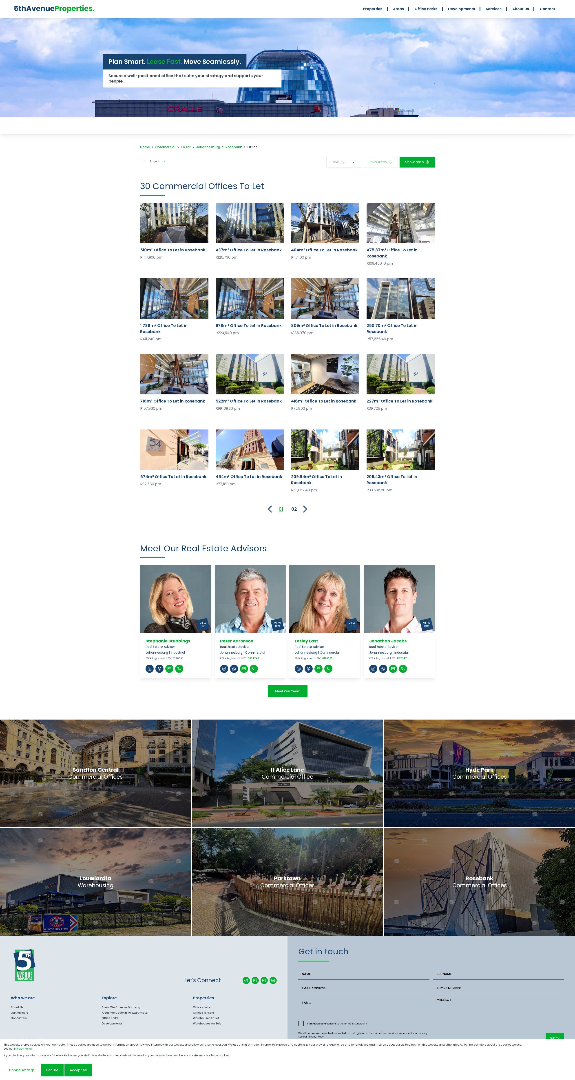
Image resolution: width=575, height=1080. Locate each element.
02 (294, 509)
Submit (555, 1038)
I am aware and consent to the (337, 1023)
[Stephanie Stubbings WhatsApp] (159, 669)
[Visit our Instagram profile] (264, 980)
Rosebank (234, 147)
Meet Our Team (287, 691)
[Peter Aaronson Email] (244, 669)
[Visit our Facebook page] (246, 980)
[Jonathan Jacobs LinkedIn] (373, 669)
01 (281, 509)
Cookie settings (22, 1070)
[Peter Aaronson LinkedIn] (224, 669)
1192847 (402, 658)
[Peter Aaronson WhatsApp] (234, 669)
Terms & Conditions (355, 1023)
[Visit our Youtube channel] (273, 980)
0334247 (253, 658)
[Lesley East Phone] (328, 669)
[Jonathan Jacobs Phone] (403, 669)
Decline (52, 1070)
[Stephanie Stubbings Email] (169, 669)
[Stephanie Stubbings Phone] (179, 669)
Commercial (165, 147)
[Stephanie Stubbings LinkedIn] (150, 669)
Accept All (78, 1070)
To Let (186, 147)
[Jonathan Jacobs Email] (393, 669)
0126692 (327, 658)
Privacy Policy (316, 1036)
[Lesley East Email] (318, 669)
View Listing (174, 223)
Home (145, 147)
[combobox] (363, 1002)
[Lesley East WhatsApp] (309, 669)
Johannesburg (208, 147)
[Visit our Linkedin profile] (255, 980)
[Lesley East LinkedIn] (299, 669)
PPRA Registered (155, 658)
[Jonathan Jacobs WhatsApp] (383, 669)
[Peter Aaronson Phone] (254, 669)
